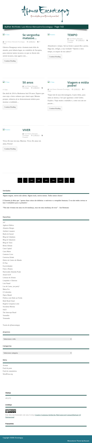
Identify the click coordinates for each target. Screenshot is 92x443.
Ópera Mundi (7, 295)
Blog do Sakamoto (9, 240)
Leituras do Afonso (9, 277)
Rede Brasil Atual (9, 301)
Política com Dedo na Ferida (12, 298)
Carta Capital (7, 248)
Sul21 (5, 310)
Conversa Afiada (8, 257)
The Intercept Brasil (9, 312)
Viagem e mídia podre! (78, 83)
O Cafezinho (7, 292)
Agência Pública (8, 225)
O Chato (5, 90)
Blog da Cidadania (9, 237)
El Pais (5, 263)
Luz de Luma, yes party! (11, 286)
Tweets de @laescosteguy (11, 325)
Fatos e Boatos (8, 269)
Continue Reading (10, 61)
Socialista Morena (9, 307)
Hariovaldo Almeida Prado (12, 272)
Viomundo (6, 318)
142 (38, 180)
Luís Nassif (6, 283)
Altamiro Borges (8, 228)
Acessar (5, 365)
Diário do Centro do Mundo (12, 260)
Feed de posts (7, 368)
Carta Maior (7, 251)
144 (53, 180)
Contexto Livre (8, 254)
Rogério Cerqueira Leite (11, 304)
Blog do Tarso (7, 243)
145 (60, 180)
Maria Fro (6, 289)
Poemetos (70, 42)
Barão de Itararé (8, 234)
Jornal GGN (7, 275)
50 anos (28, 82)
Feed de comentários (10, 371)
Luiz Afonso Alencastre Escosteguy (37, 26)
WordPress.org (8, 374)
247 (4, 222)
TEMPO (72, 35)
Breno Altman (7, 246)
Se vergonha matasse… (31, 36)
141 (31, 180)
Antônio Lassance (9, 231)
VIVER (26, 130)
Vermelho (6, 315)
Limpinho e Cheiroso (10, 280)
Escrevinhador (7, 266)
